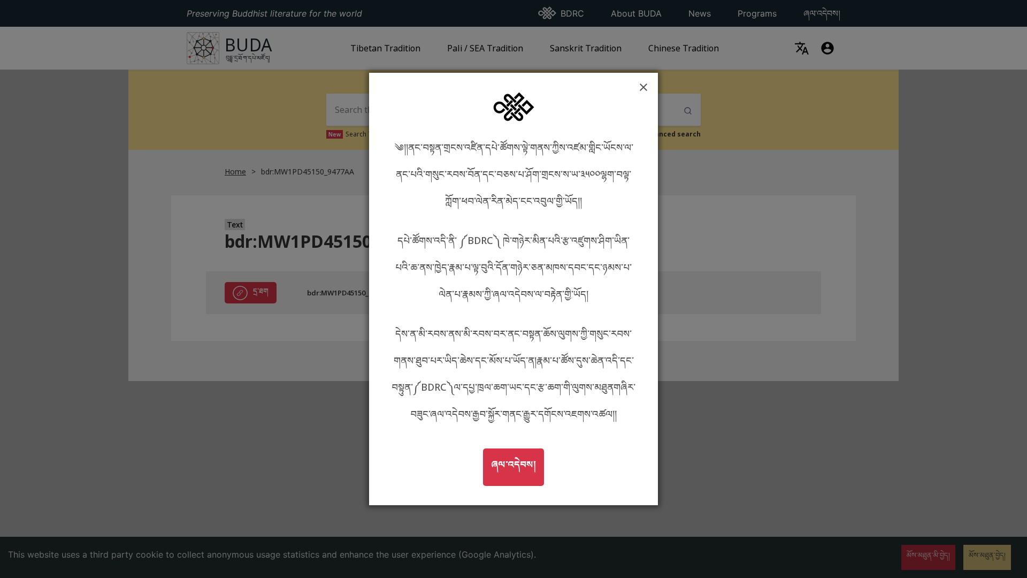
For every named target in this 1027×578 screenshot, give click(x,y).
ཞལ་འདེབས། (517, 463)
